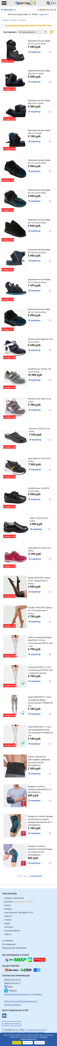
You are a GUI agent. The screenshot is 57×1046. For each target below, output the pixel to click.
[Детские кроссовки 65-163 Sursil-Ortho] (15, 467)
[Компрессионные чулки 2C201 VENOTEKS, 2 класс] (15, 586)
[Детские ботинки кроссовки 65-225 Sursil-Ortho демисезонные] (15, 348)
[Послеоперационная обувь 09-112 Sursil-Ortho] (15, 288)
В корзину (34, 51)
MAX (10, 986)
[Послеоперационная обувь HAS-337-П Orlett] (15, 109)
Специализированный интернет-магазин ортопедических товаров (24, 1030)
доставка (19, 901)
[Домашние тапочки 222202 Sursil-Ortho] (15, 437)
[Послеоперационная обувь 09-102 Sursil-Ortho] (15, 229)
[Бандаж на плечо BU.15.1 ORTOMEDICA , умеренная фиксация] (15, 795)
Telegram (12, 990)
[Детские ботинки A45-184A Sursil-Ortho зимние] (15, 408)
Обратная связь (11, 1023)
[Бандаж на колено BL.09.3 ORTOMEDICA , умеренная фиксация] (15, 825)
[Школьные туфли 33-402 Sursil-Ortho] (16, 527)
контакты (8, 927)
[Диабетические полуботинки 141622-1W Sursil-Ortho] (15, 378)
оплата (7, 905)
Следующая (35, 876)
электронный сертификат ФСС (18, 912)
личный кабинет (12, 930)
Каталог (13, 20)
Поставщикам (8, 944)
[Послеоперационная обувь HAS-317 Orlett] (15, 139)
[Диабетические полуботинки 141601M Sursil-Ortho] (15, 497)
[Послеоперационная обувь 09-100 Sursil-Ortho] (15, 258)
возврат (8, 908)
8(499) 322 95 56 (48, 9)
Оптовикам (7, 940)
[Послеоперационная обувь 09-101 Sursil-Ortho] (15, 318)
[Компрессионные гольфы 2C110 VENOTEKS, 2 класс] (15, 616)
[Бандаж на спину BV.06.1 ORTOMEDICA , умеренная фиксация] (15, 765)
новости (8, 916)
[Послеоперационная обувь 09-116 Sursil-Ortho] (15, 50)
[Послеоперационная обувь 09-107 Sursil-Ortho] (15, 199)
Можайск (8, 10)
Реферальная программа (14, 947)
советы (7, 934)
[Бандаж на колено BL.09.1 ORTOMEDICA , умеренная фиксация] (15, 855)
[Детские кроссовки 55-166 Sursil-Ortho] (15, 557)
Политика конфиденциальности (33, 1038)
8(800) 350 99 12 (12, 983)
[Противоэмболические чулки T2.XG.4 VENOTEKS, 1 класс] (15, 646)
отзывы (7, 919)
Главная (5, 20)
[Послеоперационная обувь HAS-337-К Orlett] (15, 79)
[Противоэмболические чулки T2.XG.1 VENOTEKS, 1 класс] (15, 676)
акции (7, 923)
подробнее (43, 14)
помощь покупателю (14, 898)
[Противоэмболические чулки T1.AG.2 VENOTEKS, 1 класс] (15, 736)
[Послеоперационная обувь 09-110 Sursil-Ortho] (15, 169)
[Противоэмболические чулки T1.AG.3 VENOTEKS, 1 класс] (15, 706)
